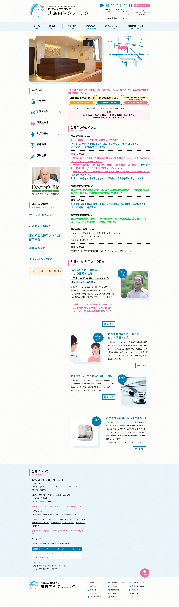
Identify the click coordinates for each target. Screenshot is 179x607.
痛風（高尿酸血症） (139, 586)
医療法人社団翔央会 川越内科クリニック (68, 11)
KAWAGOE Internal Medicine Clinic (137, 602)
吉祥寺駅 (51, 495)
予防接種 (135, 593)
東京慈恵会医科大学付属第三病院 (45, 237)
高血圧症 (114, 597)
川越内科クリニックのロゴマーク (37, 10)
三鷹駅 (58, 495)
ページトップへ (144, 573)
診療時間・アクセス (137, 26)
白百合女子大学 (76, 519)
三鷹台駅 (44, 498)
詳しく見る (108, 324)
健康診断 (135, 590)
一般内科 (114, 586)
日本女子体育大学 (61, 519)
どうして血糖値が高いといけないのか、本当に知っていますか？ (90, 280)
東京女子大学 (56, 523)
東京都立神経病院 (45, 259)
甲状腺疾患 (115, 593)
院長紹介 (53, 26)
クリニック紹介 (112, 26)
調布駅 (41, 502)
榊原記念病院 (45, 248)
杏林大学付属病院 (45, 215)
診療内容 (71, 26)
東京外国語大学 (68, 523)
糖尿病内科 (115, 590)
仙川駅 (48, 502)
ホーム (36, 26)
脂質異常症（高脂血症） (140, 582)
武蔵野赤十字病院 (45, 226)
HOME (92, 582)
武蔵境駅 (66, 495)
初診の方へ (91, 26)
